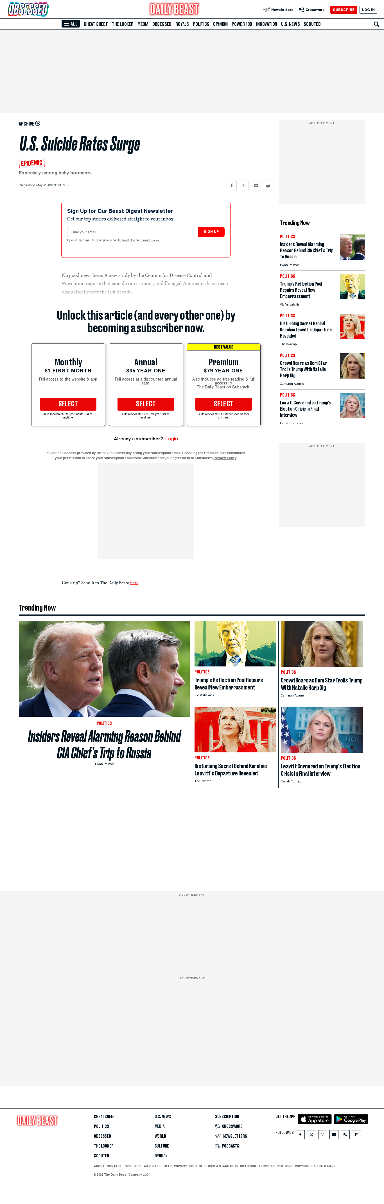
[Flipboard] (356, 1136)
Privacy (180, 1166)
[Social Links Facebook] (300, 1136)
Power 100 (242, 24)
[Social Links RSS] (345, 1136)
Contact (114, 1166)
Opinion (220, 24)
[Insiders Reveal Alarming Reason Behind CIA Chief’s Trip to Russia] (352, 258)
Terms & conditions (275, 1166)
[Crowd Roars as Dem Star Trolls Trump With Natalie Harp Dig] (352, 377)
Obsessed (161, 24)
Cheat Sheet (96, 24)
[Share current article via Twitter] (244, 185)
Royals (182, 24)
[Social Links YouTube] (333, 1136)
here (134, 582)
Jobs (138, 1166)
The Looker (123, 24)
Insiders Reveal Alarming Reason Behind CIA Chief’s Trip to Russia (104, 744)
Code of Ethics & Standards (213, 1166)
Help (168, 1166)
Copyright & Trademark (315, 1166)
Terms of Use (127, 240)
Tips (127, 1166)
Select (68, 404)
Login (171, 438)
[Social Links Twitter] (311, 1136)
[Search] (377, 24)
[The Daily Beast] (174, 9)
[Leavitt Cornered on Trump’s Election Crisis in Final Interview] (352, 416)
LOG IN (368, 10)
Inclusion (248, 1166)
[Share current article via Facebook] (232, 185)
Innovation (266, 24)
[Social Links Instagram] (322, 1136)
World (160, 1136)
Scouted (312, 24)
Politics (201, 24)
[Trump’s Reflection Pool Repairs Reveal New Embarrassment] (352, 297)
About (99, 1166)
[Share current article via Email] (256, 185)
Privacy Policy (150, 240)
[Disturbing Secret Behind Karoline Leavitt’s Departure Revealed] (352, 337)
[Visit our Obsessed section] (46, 9)
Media (142, 24)
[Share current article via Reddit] (268, 185)
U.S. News (290, 24)
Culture (162, 1146)
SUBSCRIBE (343, 10)
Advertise (153, 1166)
